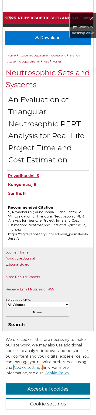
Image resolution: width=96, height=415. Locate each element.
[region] (48, 373)
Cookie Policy (57, 373)
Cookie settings (28, 367)
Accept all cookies (48, 389)
